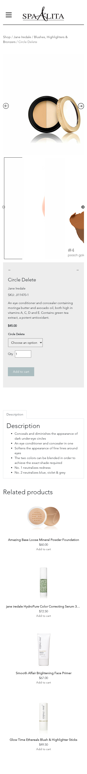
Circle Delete (16, 334)
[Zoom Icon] (43, 104)
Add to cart (21, 372)
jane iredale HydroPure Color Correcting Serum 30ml (43, 606)
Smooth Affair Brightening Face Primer (43, 673)
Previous (4, 207)
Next (83, 207)
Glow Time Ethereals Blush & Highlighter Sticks (43, 740)
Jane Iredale (22, 37)
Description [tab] (14, 414)
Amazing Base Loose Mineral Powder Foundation (43, 540)
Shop (7, 37)
